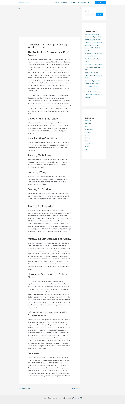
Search (87, 11)
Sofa (86, 150)
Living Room (89, 144)
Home (87, 135)
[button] (100, 2)
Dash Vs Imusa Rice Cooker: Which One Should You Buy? (94, 67)
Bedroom (88, 123)
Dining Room (89, 129)
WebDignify (77, 398)
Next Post (76, 388)
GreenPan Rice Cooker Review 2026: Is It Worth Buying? (92, 48)
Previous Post (24, 388)
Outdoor (87, 147)
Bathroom (88, 120)
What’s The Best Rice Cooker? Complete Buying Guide (93, 75)
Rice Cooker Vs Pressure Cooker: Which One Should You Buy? (93, 94)
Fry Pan (87, 132)
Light (86, 141)
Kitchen (87, 138)
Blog (86, 126)
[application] (66, 2)
